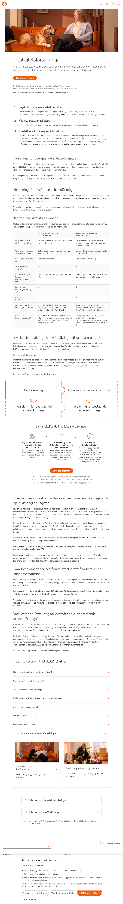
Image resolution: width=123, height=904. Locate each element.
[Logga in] (112, 4)
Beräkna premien (61, 470)
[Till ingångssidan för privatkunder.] (4, 3)
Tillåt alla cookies (89, 893)
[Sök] (100, 4)
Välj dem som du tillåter (63, 893)
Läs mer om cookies (28, 900)
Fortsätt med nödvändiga (35, 893)
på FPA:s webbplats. (49, 540)
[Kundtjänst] (106, 4)
